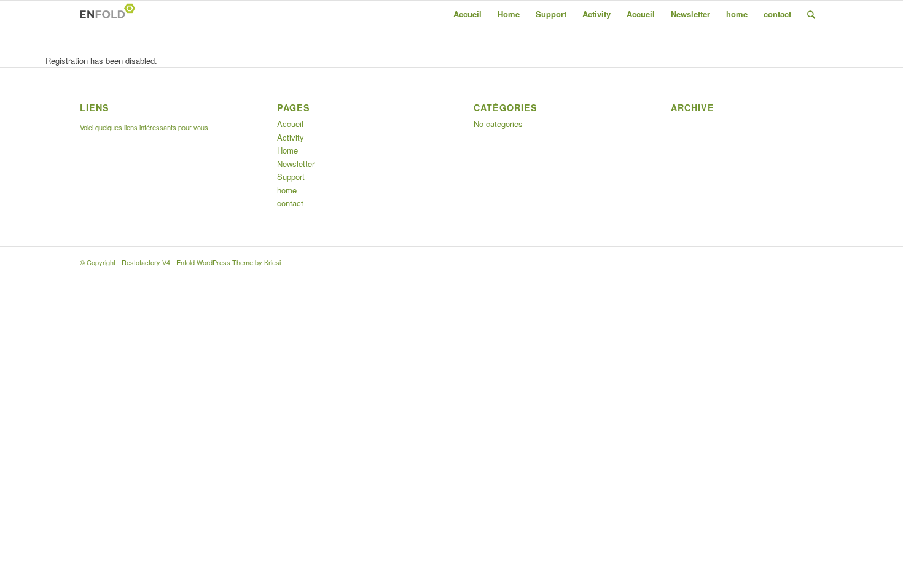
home (737, 14)
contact (777, 14)
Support (551, 14)
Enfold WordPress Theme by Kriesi (228, 262)
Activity (596, 14)
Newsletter (690, 14)
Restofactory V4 (146, 262)
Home (509, 14)
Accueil (467, 14)
